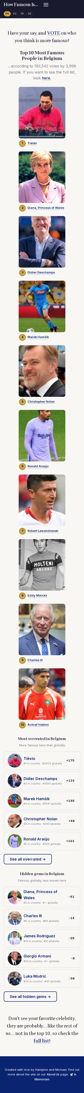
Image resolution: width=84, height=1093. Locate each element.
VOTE (53, 33)
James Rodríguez (39, 936)
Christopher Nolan (41, 401)
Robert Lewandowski (43, 531)
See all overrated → (28, 859)
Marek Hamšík (38, 337)
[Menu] (46, 5)
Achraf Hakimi (38, 724)
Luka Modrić (35, 976)
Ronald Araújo (38, 466)
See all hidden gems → (30, 996)
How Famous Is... (21, 4)
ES (15, 13)
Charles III (35, 660)
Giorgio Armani (37, 956)
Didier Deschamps (41, 272)
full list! (42, 1041)
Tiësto (32, 143)
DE (30, 13)
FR (22, 13)
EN (7, 13)
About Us (53, 1074)
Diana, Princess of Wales (46, 208)
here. (46, 78)
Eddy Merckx (37, 595)
